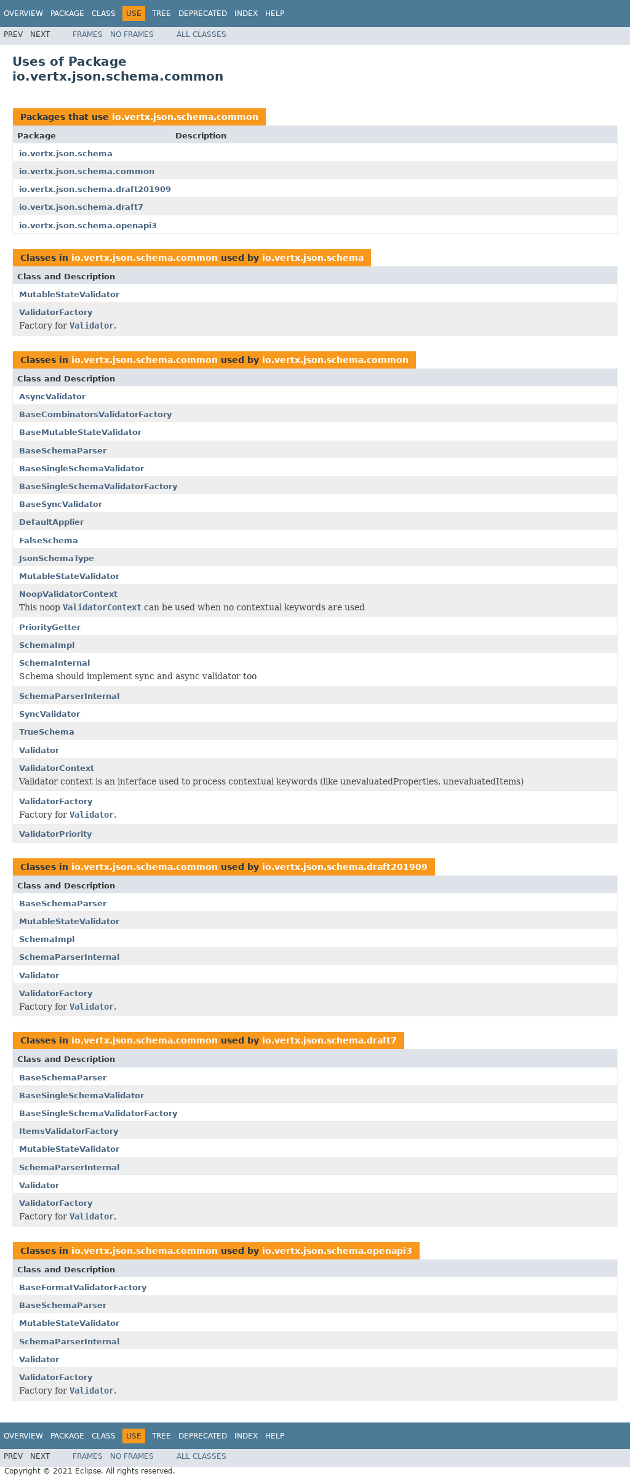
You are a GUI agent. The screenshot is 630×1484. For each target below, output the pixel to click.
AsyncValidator (52, 396)
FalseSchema (48, 540)
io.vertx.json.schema (66, 153)
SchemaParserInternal (69, 696)
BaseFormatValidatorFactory (82, 1287)
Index (246, 13)
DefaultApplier (51, 522)
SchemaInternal (54, 663)
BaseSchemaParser (62, 450)
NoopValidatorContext (68, 594)
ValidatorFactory (55, 312)
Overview (23, 13)
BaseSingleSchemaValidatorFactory (98, 486)
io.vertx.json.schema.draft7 (81, 207)
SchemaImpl (46, 645)
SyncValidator (49, 714)
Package (67, 13)
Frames (88, 34)
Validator (39, 750)
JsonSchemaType (56, 558)
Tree (161, 13)
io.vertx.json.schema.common (185, 117)
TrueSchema (46, 731)
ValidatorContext (56, 768)
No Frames (132, 34)
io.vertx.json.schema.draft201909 (95, 189)
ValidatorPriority (55, 834)
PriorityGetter (50, 627)
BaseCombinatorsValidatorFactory (95, 414)
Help (274, 13)
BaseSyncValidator (60, 504)
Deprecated (202, 13)
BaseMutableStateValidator (80, 432)
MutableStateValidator (69, 294)
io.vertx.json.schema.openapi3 (88, 225)
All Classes (201, 34)
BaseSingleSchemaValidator (81, 468)
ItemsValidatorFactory (68, 1131)
